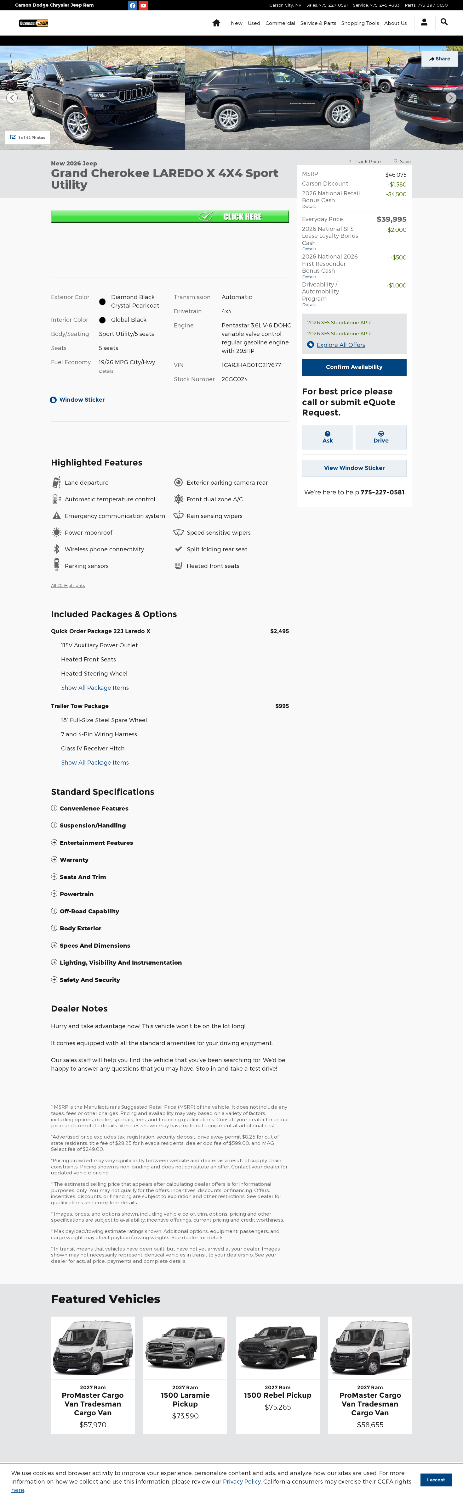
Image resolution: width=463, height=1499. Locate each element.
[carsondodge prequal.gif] (170, 216)
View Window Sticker (354, 468)
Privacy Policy (242, 1481)
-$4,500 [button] (396, 194)
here (17, 1489)
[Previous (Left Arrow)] (12, 98)
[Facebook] (132, 5)
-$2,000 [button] (396, 229)
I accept (436, 1480)
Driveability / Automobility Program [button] (320, 294)
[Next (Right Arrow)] (451, 98)
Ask (328, 440)
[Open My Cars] (422, 23)
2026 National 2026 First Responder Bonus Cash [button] (330, 266)
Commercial (280, 23)
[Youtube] (143, 5)
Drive (381, 440)
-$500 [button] (399, 257)
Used (254, 23)
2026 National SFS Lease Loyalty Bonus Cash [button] (330, 238)
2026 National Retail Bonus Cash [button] (331, 199)
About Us (395, 23)
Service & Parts (318, 23)
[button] (170, 808)
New (237, 23)
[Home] (31, 23)
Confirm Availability (354, 367)
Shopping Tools (360, 23)
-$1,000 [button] (397, 285)
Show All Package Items (95, 687)
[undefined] (170, 215)
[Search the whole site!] (444, 22)
